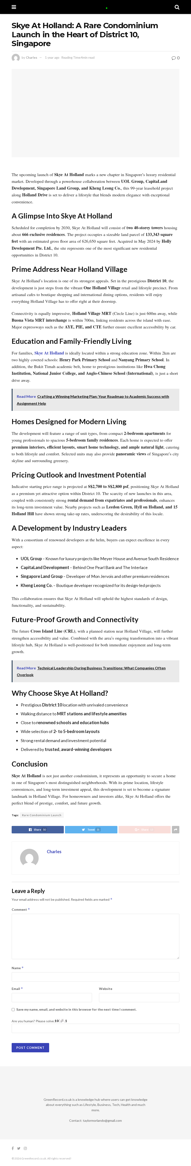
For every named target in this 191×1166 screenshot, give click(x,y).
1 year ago (52, 57)
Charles (31, 57)
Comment (21, 909)
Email (17, 988)
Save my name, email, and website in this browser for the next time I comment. (76, 1009)
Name (18, 968)
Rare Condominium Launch (41, 815)
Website (105, 989)
